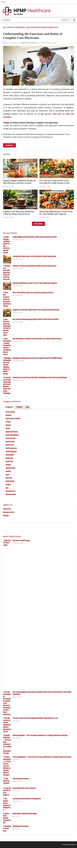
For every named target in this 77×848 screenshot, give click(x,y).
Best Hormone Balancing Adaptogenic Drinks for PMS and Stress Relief (35, 319)
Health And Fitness (12, 432)
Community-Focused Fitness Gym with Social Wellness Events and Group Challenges (40, 378)
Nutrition (9, 478)
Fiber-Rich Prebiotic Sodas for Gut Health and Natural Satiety (33, 293)
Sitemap (6, 516)
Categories (9, 407)
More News (38, 224)
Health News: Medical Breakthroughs (25, 814)
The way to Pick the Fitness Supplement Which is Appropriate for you (35, 718)
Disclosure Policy (8, 512)
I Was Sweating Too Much (21, 779)
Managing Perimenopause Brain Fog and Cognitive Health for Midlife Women (37, 358)
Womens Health (11, 494)
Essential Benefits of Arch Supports (24, 788)
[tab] (9, 407)
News (7, 475)
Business (8, 415)
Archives (19, 407)
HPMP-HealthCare (71, 844)
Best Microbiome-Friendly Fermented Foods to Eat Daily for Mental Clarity (37, 339)
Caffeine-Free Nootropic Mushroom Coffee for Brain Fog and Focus (34, 266)
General (8, 425)
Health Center (10, 442)
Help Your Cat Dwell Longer (21, 540)
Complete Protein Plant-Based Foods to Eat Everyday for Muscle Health (36, 310)
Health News (10, 455)
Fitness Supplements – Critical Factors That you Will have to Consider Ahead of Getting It (42, 757)
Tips (7, 488)
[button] (3, 2)
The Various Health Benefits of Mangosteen (27, 799)
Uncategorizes (10, 491)
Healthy (8, 465)
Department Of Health (29, 43)
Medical (8, 471)
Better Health (10, 412)
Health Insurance (11, 448)
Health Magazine (11, 452)
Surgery (8, 485)
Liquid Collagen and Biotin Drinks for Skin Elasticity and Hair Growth (35, 237)
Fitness (8, 422)
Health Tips (9, 461)
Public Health (10, 481)
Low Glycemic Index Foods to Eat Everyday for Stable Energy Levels (34, 256)
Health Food (9, 445)
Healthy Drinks (10, 468)
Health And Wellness (12, 435)
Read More (9, 145)
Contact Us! (7, 509)
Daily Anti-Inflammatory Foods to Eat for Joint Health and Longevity (35, 283)
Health (8, 428)
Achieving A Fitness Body (20, 826)
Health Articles (11, 438)
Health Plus (9, 458)
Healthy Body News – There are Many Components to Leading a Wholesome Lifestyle (40, 735)
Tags (27, 407)
